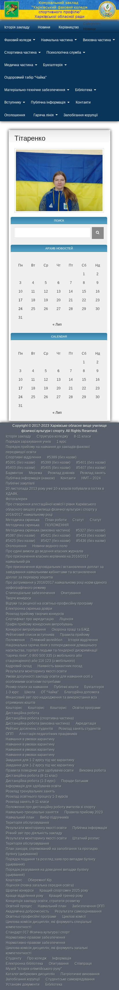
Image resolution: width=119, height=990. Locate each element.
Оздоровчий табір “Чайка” (25, 77)
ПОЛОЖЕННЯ (57, 525)
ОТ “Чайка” (50, 692)
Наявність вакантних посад (60, 666)
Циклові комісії (74, 917)
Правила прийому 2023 (83, 812)
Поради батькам (74, 781)
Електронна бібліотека (24, 964)
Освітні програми (86, 708)
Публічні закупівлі (20, 483)
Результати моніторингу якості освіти (36, 671)
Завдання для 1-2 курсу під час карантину (40, 760)
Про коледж (37, 958)
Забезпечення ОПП (88, 906)
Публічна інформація (48, 102)
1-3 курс (12, 692)
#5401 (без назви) (91, 462)
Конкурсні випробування (26, 630)
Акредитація (86, 723)
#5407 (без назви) (91, 468)
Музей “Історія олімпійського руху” (34, 969)
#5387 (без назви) (20, 536)
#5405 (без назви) (55, 468)
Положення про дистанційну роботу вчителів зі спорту (50, 807)
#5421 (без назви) (55, 536)
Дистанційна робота (22, 713)
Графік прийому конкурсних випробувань (39, 624)
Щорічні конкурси (20, 891)
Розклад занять (93, 473)
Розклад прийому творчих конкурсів (35, 614)
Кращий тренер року (66, 896)
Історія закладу (16, 27)
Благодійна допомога (81, 692)
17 (20, 300)
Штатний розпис (86, 838)
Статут (78, 520)
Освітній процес (19, 906)
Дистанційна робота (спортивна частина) (40, 718)
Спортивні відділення (23, 457)
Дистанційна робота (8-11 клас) (31, 776)
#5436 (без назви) (91, 541)
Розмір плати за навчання (27, 687)
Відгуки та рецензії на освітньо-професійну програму (49, 603)
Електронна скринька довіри (29, 609)
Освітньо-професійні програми (31, 917)
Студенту (13, 958)
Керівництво (69, 27)
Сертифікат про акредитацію (30, 619)
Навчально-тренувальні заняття (32, 812)
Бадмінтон (14, 473)
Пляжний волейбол (46, 640)
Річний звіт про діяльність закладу (34, 833)
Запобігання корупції (81, 115)
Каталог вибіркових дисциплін (30, 974)
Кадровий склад (19, 666)
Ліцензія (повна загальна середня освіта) (40, 885)
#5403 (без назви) (20, 468)
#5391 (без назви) (20, 462)
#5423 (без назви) (91, 536)
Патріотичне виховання (80, 974)
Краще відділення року (24, 896)
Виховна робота (92, 770)
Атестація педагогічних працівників (48, 734)
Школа (30, 692)
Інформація (61, 958)
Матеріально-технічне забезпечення (34, 90)
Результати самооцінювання (78, 911)
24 (20, 309)
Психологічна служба (64, 52)
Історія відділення (83, 640)
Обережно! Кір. (40, 880)
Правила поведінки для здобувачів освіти (40, 770)
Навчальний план (20, 817)
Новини (44, 27)
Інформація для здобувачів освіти (33, 786)
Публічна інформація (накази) (30, 478)
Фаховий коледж (17, 40)
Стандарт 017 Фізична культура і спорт (38, 932)
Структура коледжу (52, 436)
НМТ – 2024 (91, 478)
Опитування (71, 593)
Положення (15, 640)
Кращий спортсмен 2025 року (64, 891)
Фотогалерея (16, 499)
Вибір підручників (54, 817)
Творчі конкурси (18, 598)
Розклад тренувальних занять (30, 791)
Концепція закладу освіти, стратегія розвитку (43, 901)
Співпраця (83, 964)
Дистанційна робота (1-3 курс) (30, 781)
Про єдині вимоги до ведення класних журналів (44, 551)
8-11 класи (82, 436)
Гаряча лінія (44, 115)
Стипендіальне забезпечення (30, 593)
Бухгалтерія (53, 65)
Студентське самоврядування (70, 979)
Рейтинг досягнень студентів (29, 729)
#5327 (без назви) (90, 530)
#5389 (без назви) (62, 457)
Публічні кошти (66, 687)
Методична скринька (23, 520)
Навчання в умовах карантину (30, 739)
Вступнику (12, 102)
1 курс (61, 442)
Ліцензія (66, 619)
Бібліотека (83, 90)
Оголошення (14, 115)
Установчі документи (23, 984)
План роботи (56, 520)
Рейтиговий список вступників (30, 635)
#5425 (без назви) (20, 541)
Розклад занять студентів (80, 729)
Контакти (83, 102)
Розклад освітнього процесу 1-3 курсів (37, 797)
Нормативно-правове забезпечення (35, 937)
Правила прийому (75, 635)
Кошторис (14, 708)
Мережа (35, 473)
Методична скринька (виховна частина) (38, 530)
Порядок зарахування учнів (28, 442)
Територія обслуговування (27, 823)
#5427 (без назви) (55, 541)
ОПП (10, 734)
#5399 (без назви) (55, 462)
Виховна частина (97, 40)
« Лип (57, 324)
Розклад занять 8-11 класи (27, 802)
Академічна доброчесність (27, 911)
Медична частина (18, 65)
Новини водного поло (50, 546)
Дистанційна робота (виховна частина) (38, 723)
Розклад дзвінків (61, 473)
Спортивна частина (20, 52)
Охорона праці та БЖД (70, 630)
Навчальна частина (57, 40)
